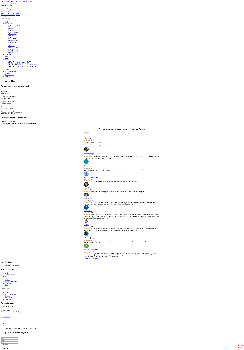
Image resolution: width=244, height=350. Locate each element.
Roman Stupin (88, 237)
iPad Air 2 (11, 46)
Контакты (8, 76)
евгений (86, 188)
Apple (6, 22)
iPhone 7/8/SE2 (13, 37)
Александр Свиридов (91, 177)
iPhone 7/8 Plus (13, 39)
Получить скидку (6, 5)
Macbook (7, 59)
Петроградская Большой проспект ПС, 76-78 (10, 14)
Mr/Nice (86, 225)
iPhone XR (11, 30)
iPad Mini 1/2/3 (13, 51)
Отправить (5, 348)
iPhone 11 (11, 28)
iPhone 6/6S (12, 42)
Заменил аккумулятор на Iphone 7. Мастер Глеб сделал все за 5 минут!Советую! (118, 191)
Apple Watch (8, 54)
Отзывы (7, 73)
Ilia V (85, 165)
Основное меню (6, 18)
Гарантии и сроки (10, 71)
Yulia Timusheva (89, 153)
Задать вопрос (5, 317)
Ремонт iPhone (9, 23)
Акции (7, 69)
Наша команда (9, 75)
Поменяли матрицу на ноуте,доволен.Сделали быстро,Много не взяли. (115, 181)
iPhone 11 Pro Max (14, 25)
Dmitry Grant (88, 211)
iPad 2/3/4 (11, 52)
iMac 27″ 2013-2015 (11, 281)
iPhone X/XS (12, 34)
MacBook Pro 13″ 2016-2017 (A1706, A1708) (22, 64)
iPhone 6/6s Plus (13, 40)
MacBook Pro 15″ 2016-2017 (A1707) (20, 61)
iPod (6, 278)
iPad (6, 44)
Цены (6, 56)
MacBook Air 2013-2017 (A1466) (18, 63)
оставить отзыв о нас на (91, 146)
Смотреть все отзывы (91, 258)
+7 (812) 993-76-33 (10, 3)
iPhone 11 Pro (12, 27)
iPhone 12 (11, 35)
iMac (6, 58)
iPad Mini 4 (11, 49)
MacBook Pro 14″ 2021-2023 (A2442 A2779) (22, 66)
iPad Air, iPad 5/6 (13, 47)
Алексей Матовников (91, 249)
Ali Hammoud (88, 198)
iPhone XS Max (13, 32)
